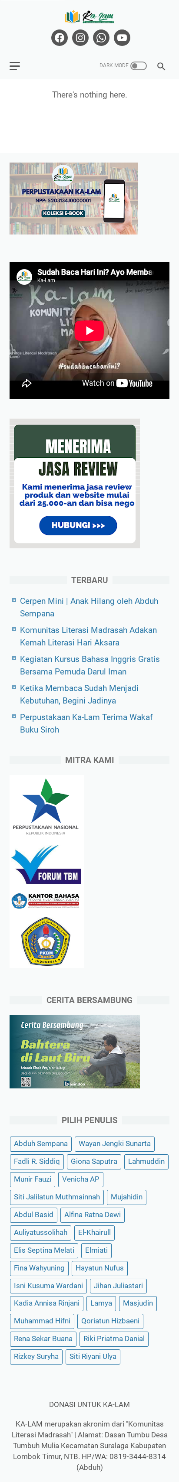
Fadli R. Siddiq (37, 1161)
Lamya (101, 1303)
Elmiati (96, 1250)
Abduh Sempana (41, 1144)
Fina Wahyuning (39, 1268)
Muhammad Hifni (42, 1321)
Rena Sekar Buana (43, 1339)
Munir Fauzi (32, 1179)
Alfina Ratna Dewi (92, 1215)
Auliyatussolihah (40, 1232)
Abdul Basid (33, 1215)
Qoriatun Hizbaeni (110, 1321)
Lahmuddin (146, 1161)
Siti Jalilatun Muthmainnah (57, 1197)
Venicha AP (80, 1179)
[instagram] (79, 37)
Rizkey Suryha (36, 1356)
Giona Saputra (94, 1161)
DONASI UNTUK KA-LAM (89, 1405)
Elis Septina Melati (44, 1250)
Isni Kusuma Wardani (48, 1286)
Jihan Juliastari (118, 1286)
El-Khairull (94, 1232)
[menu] (20, 65)
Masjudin (138, 1303)
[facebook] (58, 37)
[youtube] (121, 37)
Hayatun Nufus (100, 1268)
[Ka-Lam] (89, 17)
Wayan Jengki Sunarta (115, 1144)
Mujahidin (127, 1197)
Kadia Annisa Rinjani (47, 1303)
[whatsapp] (100, 37)
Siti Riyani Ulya (93, 1356)
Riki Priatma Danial (114, 1339)
